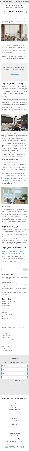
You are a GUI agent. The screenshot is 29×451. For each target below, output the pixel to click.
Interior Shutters (5, 303)
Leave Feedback (14, 429)
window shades (10, 146)
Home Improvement (12, 21)
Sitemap (22, 447)
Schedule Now (14, 75)
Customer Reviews (14, 420)
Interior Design (21, 21)
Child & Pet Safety (14, 411)
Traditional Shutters (6, 335)
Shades (3, 308)
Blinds (2, 316)
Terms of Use (8, 447)
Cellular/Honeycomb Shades (8, 310)
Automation (14, 403)
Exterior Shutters (5, 325)
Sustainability (4, 344)
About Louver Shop (14, 416)
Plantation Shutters (6, 305)
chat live (17, 361)
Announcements (5, 337)
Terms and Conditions (17, 384)
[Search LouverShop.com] (19, 439)
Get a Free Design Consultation (14, 3)
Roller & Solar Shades (6, 314)
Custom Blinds (23, 398)
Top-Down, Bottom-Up (14, 409)
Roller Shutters (5, 333)
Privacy (3, 348)
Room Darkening (14, 407)
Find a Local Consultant (14, 415)
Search (25, 269)
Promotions (14, 424)
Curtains (3, 342)
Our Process (14, 418)
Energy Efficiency (5, 320)
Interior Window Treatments (8, 22)
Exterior (3, 323)
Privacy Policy (16, 447)
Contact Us (14, 428)
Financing (14, 426)
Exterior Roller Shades (6, 350)
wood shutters (20, 177)
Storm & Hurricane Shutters (8, 339)
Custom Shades (15, 398)
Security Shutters (5, 346)
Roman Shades (5, 312)
